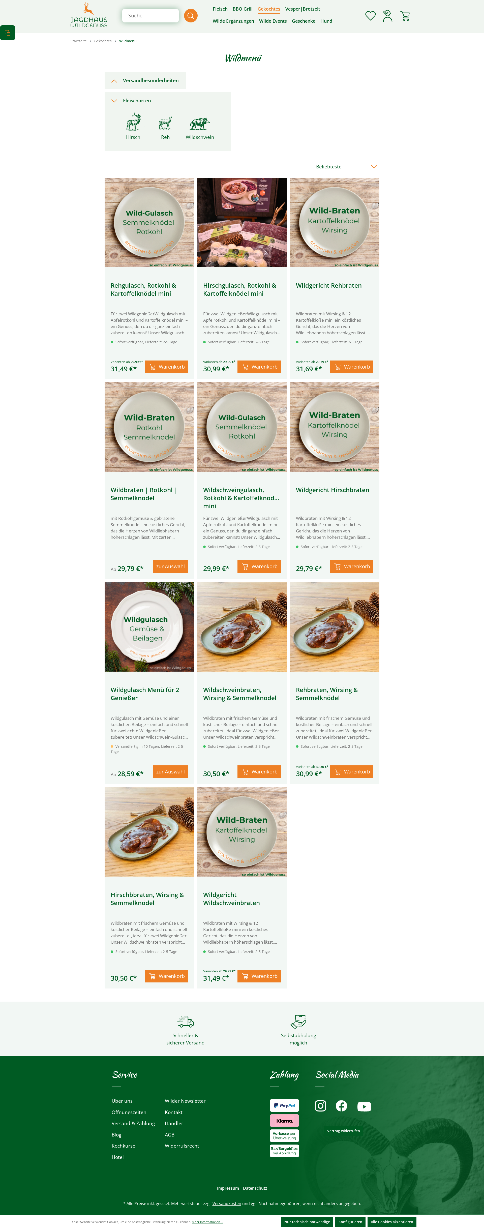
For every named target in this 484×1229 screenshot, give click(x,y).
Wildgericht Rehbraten (329, 285)
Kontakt (174, 1112)
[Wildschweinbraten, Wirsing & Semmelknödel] (242, 626)
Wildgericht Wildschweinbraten (231, 899)
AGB (169, 1134)
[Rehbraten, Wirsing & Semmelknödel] (334, 626)
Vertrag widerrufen (343, 1130)
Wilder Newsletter (185, 1101)
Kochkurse (123, 1146)
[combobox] (150, 16)
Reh (165, 137)
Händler (174, 1123)
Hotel (118, 1157)
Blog (116, 1134)
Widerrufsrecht (182, 1146)
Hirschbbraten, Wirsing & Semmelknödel (147, 899)
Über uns (122, 1101)
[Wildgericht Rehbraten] (334, 222)
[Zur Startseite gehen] (89, 14)
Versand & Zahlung (133, 1123)
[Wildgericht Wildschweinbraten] (242, 832)
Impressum (228, 1188)
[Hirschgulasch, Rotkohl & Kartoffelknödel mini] (242, 222)
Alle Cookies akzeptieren (392, 1221)
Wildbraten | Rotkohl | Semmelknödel (144, 494)
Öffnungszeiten (129, 1112)
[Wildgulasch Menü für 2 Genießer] (149, 626)
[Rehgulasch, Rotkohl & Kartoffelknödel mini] (149, 222)
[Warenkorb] (404, 16)
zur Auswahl (170, 566)
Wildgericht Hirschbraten (332, 490)
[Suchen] (191, 15)
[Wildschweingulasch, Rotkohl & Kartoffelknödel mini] (242, 427)
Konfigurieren (350, 1221)
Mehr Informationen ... (207, 1222)
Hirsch (133, 137)
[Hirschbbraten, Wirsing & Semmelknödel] (149, 832)
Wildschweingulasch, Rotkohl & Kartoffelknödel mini (241, 498)
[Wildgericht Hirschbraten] (334, 427)
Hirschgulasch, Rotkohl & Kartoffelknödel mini (239, 289)
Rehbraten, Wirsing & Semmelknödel (327, 694)
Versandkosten (227, 1203)
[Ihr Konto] (387, 16)
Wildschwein (200, 137)
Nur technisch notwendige (307, 1221)
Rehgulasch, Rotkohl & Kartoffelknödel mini (143, 289)
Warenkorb (172, 366)
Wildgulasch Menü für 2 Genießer (145, 694)
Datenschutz (255, 1188)
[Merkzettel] (370, 16)
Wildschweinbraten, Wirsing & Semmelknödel (240, 694)
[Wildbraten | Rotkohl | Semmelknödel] (149, 427)
